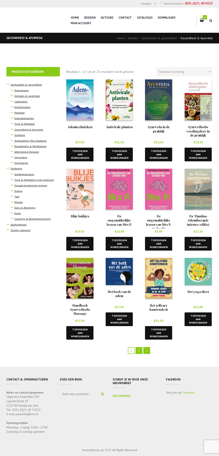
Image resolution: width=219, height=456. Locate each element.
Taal (16, 196)
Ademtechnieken (80, 127)
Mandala (19, 112)
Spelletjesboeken (24, 174)
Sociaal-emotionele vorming (30, 185)
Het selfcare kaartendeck (158, 307)
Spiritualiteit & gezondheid (159, 38)
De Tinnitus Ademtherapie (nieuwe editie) (198, 220)
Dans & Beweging (24, 207)
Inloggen (146, 3)
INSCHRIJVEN (121, 396)
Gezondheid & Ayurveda (28, 129)
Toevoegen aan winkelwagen (80, 154)
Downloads (167, 17)
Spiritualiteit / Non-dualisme (30, 140)
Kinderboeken (22, 107)
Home (75, 17)
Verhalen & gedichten (27, 96)
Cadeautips (20, 101)
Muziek (18, 202)
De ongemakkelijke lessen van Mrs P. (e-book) (158, 222)
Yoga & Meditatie (24, 123)
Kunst (17, 213)
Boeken (90, 17)
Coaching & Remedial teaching (32, 218)
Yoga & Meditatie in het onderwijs (34, 179)
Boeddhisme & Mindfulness (30, 146)
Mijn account (81, 23)
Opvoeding (20, 157)
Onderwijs (16, 168)
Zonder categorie (20, 230)
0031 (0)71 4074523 (199, 3)
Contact (125, 17)
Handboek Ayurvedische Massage (80, 309)
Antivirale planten (119, 127)
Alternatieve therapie (26, 151)
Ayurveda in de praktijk (159, 129)
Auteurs (107, 17)
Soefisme (19, 135)
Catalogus (145, 17)
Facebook (188, 392)
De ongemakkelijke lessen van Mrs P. (119, 220)
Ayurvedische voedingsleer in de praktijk (198, 131)
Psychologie (21, 163)
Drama (18, 191)
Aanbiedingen (18, 224)
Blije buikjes (80, 216)
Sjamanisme (21, 90)
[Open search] (210, 20)
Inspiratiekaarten (24, 118)
